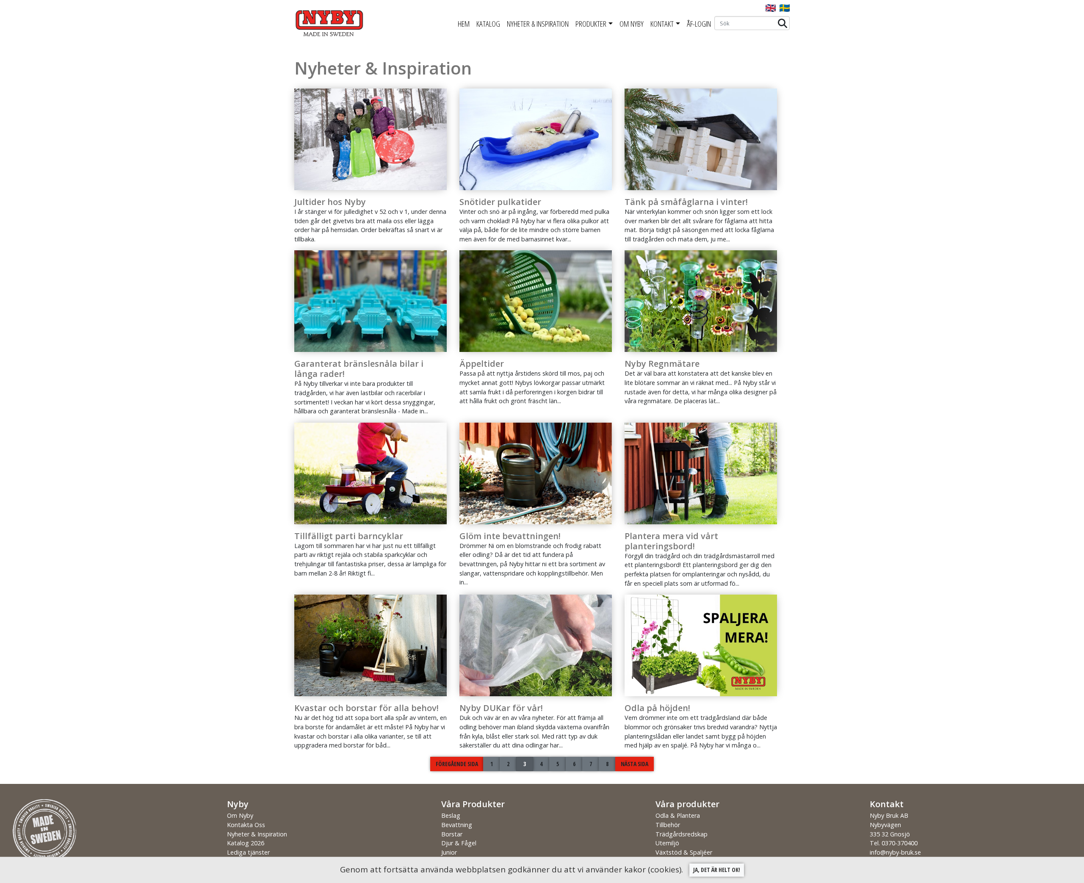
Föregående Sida (457, 764)
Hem (464, 23)
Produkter (590, 23)
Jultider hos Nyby (330, 202)
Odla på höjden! (657, 708)
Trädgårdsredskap (681, 834)
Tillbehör (667, 825)
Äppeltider (481, 363)
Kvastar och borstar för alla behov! (366, 708)
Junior (449, 852)
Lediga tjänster (248, 852)
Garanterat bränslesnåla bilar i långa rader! (358, 368)
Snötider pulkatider (500, 202)
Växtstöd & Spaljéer (683, 852)
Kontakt (662, 23)
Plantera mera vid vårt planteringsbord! (671, 541)
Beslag (450, 815)
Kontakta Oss (246, 825)
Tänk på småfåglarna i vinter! (686, 202)
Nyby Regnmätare (662, 363)
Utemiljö (667, 843)
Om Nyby (631, 23)
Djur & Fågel (458, 843)
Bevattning (456, 825)
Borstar (451, 834)
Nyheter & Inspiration (538, 23)
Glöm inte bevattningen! (510, 536)
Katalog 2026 (245, 843)
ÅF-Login (699, 23)
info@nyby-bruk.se (895, 852)
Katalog (488, 23)
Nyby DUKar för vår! (501, 708)
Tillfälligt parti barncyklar (348, 536)
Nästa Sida (634, 764)
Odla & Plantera (677, 815)
